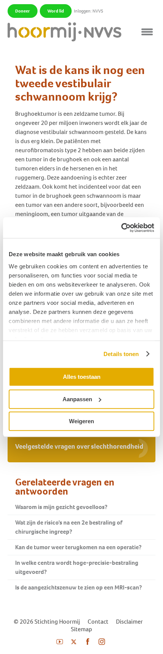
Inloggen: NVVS (88, 11)
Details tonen (121, 354)
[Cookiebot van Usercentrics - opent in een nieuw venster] (121, 228)
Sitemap (81, 629)
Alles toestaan (81, 376)
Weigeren (81, 421)
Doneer (22, 11)
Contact (98, 622)
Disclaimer (129, 622)
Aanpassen (77, 399)
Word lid (55, 11)
